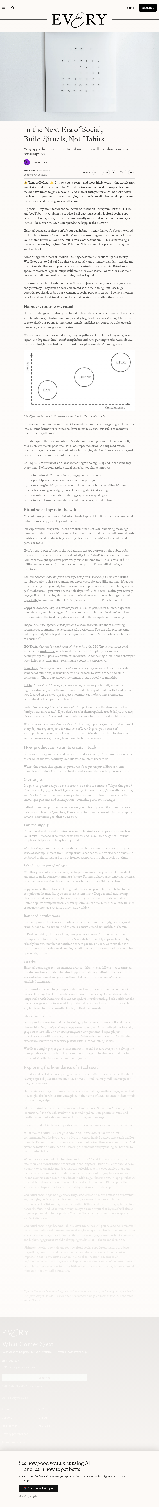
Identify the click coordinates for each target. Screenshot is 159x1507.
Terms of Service (69, 1391)
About (6, 1409)
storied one (47, 651)
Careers (7, 1417)
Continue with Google (40, 1488)
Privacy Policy (52, 1391)
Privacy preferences (15, 1434)
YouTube (44, 1426)
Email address (10, 1360)
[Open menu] (3, 7)
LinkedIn (43, 1417)
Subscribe (147, 7)
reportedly (31, 600)
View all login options (29, 1496)
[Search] (12, 7)
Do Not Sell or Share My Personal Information (24, 1386)
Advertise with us (13, 1442)
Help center (9, 1426)
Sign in (131, 7)
